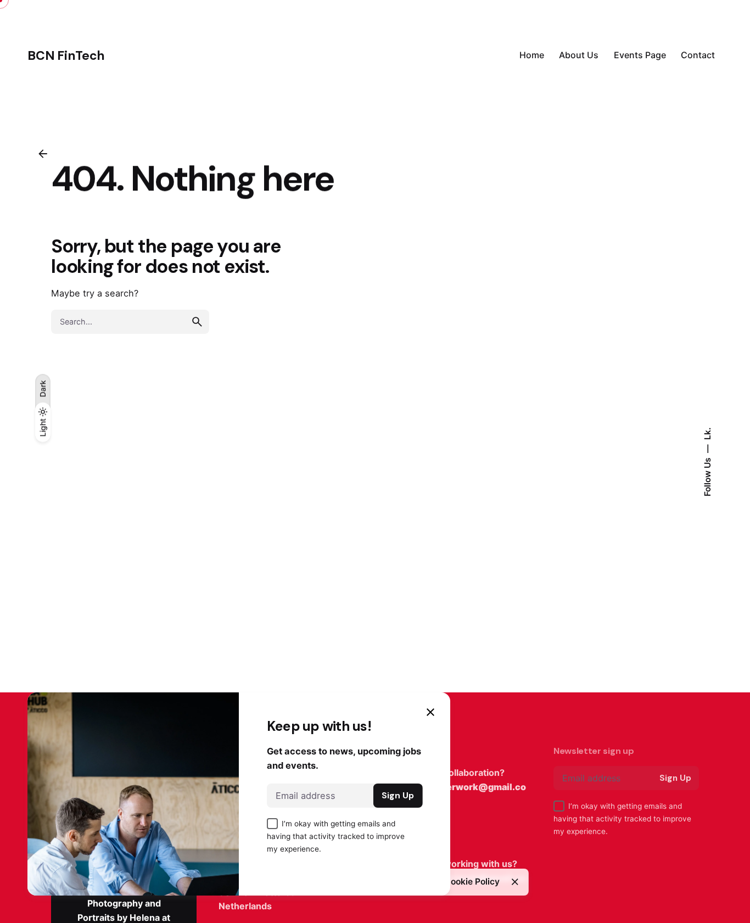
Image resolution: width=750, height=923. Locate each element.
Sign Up (675, 778)
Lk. (707, 433)
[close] (515, 882)
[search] (197, 322)
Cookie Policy (472, 881)
